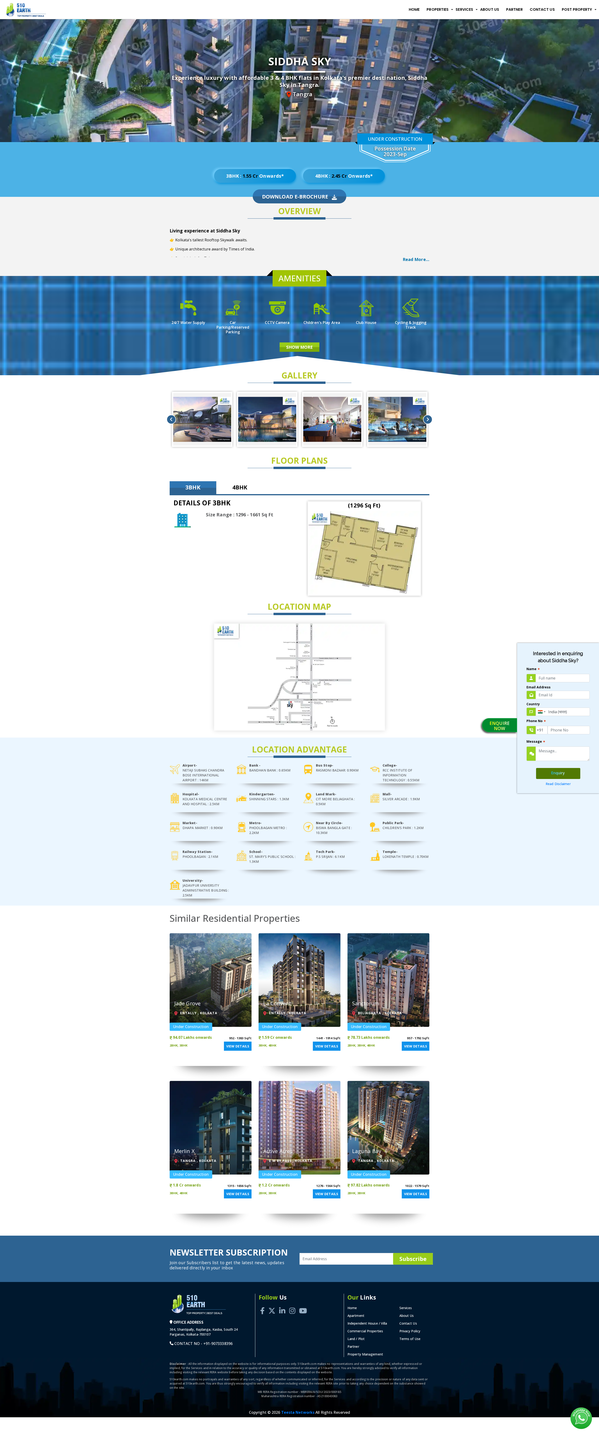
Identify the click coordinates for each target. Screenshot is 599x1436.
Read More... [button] (416, 259)
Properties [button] (438, 9)
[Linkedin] (282, 1305)
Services (405, 1308)
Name (533, 669)
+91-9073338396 (218, 1343)
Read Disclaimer (558, 784)
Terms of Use (409, 1339)
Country (533, 704)
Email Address (538, 687)
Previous (171, 419)
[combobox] (541, 712)
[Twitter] (272, 1305)
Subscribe (413, 1259)
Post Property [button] (577, 9)
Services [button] (464, 9)
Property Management (365, 1354)
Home (414, 9)
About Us (489, 9)
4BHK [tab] (239, 487)
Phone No (536, 721)
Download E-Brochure (295, 196)
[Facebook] (262, 1305)
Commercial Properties (365, 1331)
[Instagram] (292, 1305)
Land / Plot (356, 1339)
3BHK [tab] (192, 487)
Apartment (355, 1315)
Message (535, 742)
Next (427, 419)
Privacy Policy (409, 1331)
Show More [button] (299, 347)
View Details (237, 1046)
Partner (514, 9)
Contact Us (542, 9)
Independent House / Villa (367, 1323)
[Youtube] (303, 1305)
